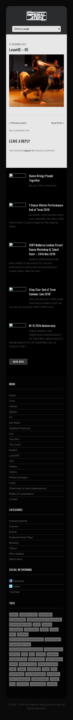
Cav (11, 433)
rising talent (34, 669)
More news (18, 361)
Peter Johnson (54, 659)
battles (14, 614)
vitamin (54, 679)
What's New (15, 559)
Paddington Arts (18, 659)
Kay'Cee (15, 654)
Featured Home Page (21, 537)
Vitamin (13, 406)
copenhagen (31, 629)
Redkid (13, 450)
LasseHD (14, 455)
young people (37, 684)
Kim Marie (14, 422)
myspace (52, 654)
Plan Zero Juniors (48, 664)
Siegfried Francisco (19, 428)
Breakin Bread (18, 619)
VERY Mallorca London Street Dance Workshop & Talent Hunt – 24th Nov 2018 (46, 249)
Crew (12, 401)
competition (16, 629)
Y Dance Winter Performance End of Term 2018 (46, 207)
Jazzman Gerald (53, 649)
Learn (12, 483)
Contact (13, 499)
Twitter (16, 586)
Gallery (13, 466)
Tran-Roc (14, 439)
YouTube (14, 592)
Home (12, 395)
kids (25, 654)
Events (13, 532)
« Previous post (17, 123)
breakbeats (45, 614)
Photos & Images (18, 477)
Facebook (18, 581)
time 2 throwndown (20, 679)
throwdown (53, 674)
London (40, 654)
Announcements (18, 521)
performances (36, 659)
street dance (17, 674)
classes (47, 624)
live (31, 654)
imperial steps (53, 639)
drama (54, 629)
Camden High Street (20, 624)
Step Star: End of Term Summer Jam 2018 (42, 291)
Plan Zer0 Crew (27, 664)
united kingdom (40, 679)
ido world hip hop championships (26, 639)
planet (13, 664)
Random (14, 542)
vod (12, 684)
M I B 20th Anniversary (42, 325)
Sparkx (13, 412)
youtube (52, 684)
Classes (13, 526)
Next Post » (57, 123)
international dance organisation (26, 649)
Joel (11, 461)
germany (22, 634)
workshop (23, 684)
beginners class (28, 614)
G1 (10, 417)
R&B (13, 669)
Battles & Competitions (21, 493)
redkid (22, 669)
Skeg (45, 669)
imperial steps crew (20, 644)
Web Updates (16, 553)
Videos (13, 472)
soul (54, 669)
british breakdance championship (44, 619)
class (36, 624)
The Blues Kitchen (35, 674)
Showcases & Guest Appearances (27, 488)
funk (13, 634)
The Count (15, 444)
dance (44, 629)
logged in (28, 150)
